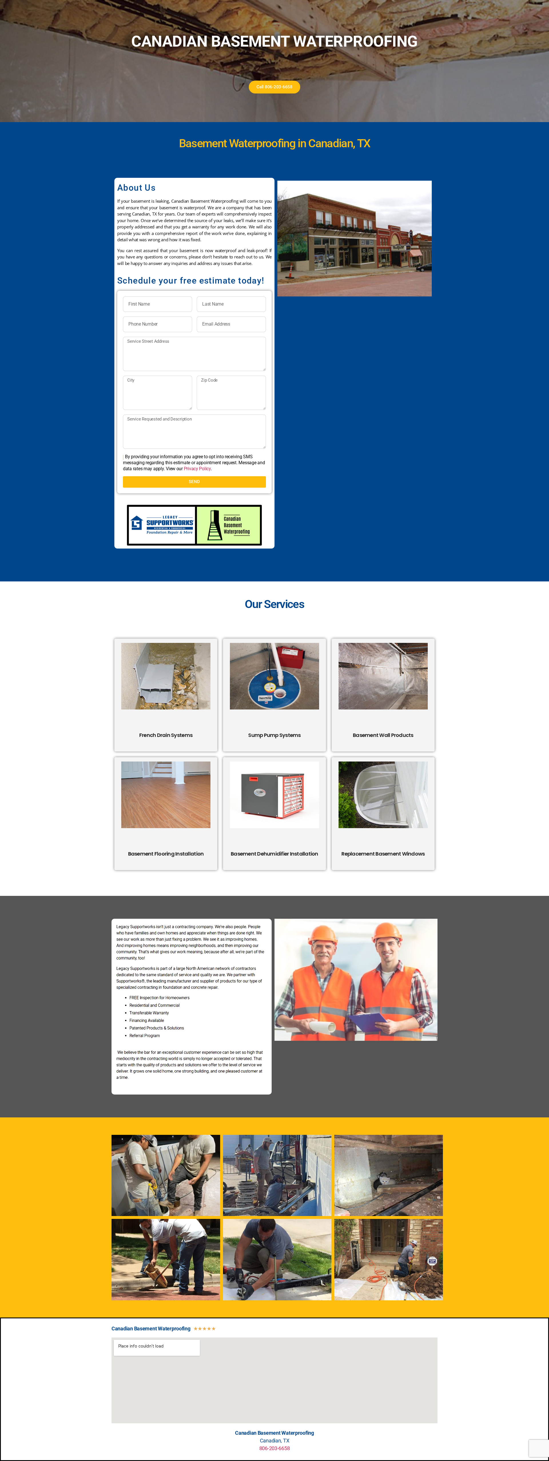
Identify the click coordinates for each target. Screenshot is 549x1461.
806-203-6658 (274, 1448)
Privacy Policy (197, 468)
